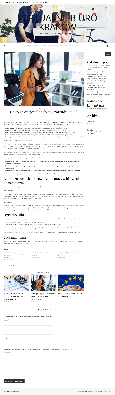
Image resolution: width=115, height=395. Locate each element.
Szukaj (108, 54)
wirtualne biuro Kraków (24, 140)
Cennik (42, 2)
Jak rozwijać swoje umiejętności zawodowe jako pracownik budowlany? (41, 253)
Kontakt (36, 2)
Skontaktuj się (8, 232)
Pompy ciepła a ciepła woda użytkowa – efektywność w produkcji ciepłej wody (99, 67)
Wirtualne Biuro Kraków (57, 22)
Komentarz (7, 353)
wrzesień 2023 (91, 123)
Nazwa (6, 320)
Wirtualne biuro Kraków (24, 2)
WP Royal (16, 391)
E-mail (6, 329)
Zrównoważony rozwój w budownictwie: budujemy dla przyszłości (96, 87)
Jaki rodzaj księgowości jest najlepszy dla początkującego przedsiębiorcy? (15, 296)
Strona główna (9, 2)
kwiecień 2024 (91, 121)
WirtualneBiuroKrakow (14, 266)
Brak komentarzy (79, 266)
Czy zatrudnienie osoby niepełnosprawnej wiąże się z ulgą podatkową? (13, 253)
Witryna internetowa (10, 338)
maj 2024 (90, 119)
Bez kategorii (43, 108)
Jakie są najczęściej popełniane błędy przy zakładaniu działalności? (67, 253)
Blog (47, 2)
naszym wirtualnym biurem (21, 232)
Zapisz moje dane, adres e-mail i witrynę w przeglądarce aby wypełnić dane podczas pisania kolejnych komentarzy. (39, 349)
